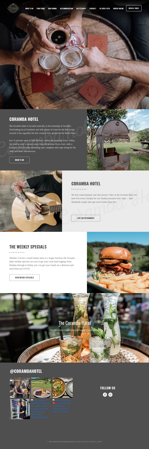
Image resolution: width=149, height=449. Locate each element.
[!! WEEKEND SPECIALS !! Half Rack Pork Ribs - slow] (41, 388)
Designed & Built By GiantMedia (86, 441)
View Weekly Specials (24, 277)
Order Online (118, 8)
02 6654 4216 (105, 8)
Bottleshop (81, 8)
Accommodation (66, 8)
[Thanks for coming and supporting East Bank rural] (20, 388)
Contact (92, 8)
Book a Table (134, 8)
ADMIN (99, 441)
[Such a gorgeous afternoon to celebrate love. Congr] (41, 409)
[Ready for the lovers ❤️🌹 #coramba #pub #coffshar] (63, 409)
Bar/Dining (52, 8)
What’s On (29, 8)
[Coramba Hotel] (13, 8)
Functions (41, 8)
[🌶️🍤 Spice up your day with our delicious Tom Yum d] (63, 388)
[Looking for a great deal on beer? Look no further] (20, 409)
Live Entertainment (86, 218)
